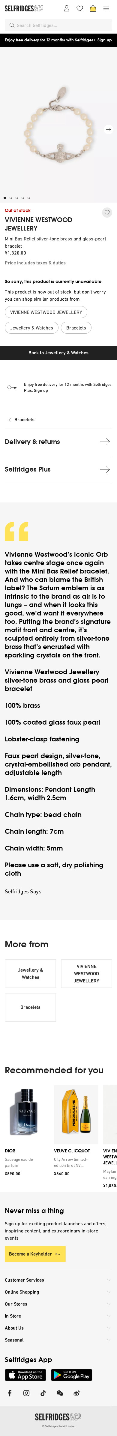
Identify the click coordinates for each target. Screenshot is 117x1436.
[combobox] (63, 25)
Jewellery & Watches (30, 973)
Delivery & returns (32, 441)
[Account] (67, 8)
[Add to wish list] (107, 212)
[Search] (12, 25)
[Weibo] (77, 1397)
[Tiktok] (43, 1397)
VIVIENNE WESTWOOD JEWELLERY (38, 224)
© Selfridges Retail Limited (58, 1426)
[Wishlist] (80, 8)
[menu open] (106, 8)
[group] (58, 1138)
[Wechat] (60, 1397)
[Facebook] (9, 1397)
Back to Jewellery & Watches (58, 353)
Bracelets (24, 419)
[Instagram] (26, 1397)
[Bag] (93, 8)
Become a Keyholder (30, 1254)
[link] (26, 1162)
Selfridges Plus (28, 469)
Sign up (105, 40)
